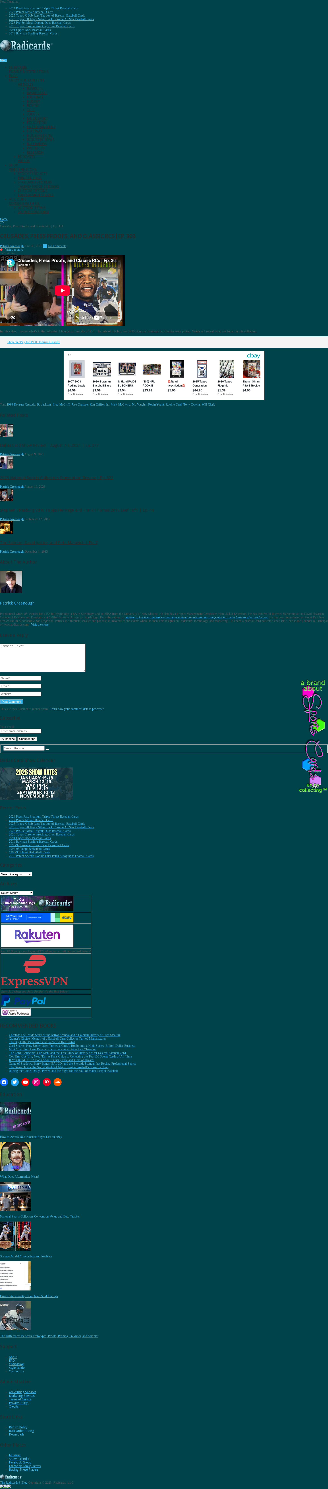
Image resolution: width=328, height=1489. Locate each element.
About (13, 1357)
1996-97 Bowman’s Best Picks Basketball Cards (39, 845)
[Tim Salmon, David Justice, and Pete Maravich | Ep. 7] (6, 532)
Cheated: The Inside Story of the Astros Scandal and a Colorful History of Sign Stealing (64, 1035)
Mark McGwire (120, 404)
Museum (15, 1455)
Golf (31, 110)
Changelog (16, 1364)
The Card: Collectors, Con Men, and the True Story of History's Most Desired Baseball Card (67, 1053)
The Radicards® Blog (13, 1482)
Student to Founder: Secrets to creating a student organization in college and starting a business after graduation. (196, 617)
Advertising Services (22, 1392)
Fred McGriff (61, 404)
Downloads (16, 1434)
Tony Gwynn (191, 404)
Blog (27, 78)
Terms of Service (20, 1399)
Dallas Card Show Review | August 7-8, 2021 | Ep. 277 (49, 445)
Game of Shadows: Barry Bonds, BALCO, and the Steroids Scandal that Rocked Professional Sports (72, 1063)
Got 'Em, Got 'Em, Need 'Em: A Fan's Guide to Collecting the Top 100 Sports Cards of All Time (70, 1056)
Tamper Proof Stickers (38, 186)
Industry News (40, 140)
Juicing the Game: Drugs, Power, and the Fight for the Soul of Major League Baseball (63, 1070)
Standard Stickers (35, 182)
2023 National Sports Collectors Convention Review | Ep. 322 (56, 477)
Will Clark (208, 404)
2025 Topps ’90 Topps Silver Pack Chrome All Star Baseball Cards (51, 19)
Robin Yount (156, 404)
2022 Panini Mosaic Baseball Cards (31, 12)
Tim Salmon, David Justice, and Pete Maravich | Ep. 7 (49, 542)
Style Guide (17, 1367)
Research (35, 152)
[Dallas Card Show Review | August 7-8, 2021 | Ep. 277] (6, 435)
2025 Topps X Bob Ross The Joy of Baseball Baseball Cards (47, 15)
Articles (25, 84)
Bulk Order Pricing (21, 1431)
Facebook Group (20, 1462)
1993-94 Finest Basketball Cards (29, 852)
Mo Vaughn (139, 404)
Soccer (33, 114)
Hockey (33, 101)
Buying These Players (23, 1469)
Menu (3, 60)
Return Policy (18, 1427)
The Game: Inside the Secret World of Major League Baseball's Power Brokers (58, 1067)
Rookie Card (174, 404)
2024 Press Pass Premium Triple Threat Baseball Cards (44, 8)
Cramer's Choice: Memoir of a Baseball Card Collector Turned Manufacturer (57, 1038)
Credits (14, 1406)
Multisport (37, 118)
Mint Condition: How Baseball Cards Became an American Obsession (52, 1049)
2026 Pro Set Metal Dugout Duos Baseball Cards (40, 22)
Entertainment (41, 127)
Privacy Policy (18, 1403)
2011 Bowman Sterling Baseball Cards (33, 33)
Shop (23, 167)
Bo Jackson (44, 404)
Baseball (35, 89)
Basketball (37, 93)
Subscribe (29, 69)
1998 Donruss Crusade (21, 404)
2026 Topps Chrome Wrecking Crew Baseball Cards (42, 26)
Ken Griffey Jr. (99, 404)
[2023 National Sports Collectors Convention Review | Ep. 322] (6, 468)
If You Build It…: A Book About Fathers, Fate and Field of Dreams (51, 1060)
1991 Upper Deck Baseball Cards (30, 30)
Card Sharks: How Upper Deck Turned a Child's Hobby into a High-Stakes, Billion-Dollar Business (72, 1045)
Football (35, 97)
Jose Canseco (80, 404)
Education (37, 123)
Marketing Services (22, 1395)
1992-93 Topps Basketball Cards (29, 848)
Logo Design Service (36, 195)
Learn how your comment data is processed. (77, 709)
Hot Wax (34, 131)
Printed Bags (30, 178)
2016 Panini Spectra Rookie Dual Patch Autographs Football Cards (51, 856)
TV (45, 246)
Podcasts (26, 157)
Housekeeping (39, 135)
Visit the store (39, 624)
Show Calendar (19, 1459)
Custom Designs (32, 191)
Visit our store (14, 249)
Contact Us (16, 1371)
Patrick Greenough (12, 246)
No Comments (57, 246)
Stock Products (32, 174)
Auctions (24, 201)
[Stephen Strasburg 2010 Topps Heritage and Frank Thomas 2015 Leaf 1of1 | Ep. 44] (6, 500)
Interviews (37, 144)
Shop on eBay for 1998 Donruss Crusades (33, 342)
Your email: (7, 726)
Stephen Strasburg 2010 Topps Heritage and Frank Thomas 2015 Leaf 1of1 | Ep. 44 (77, 510)
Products (36, 148)
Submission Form (33, 212)
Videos (24, 161)
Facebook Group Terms (25, 1466)
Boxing (33, 106)
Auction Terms (32, 208)
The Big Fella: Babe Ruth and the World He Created (42, 1042)
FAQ (12, 1360)
